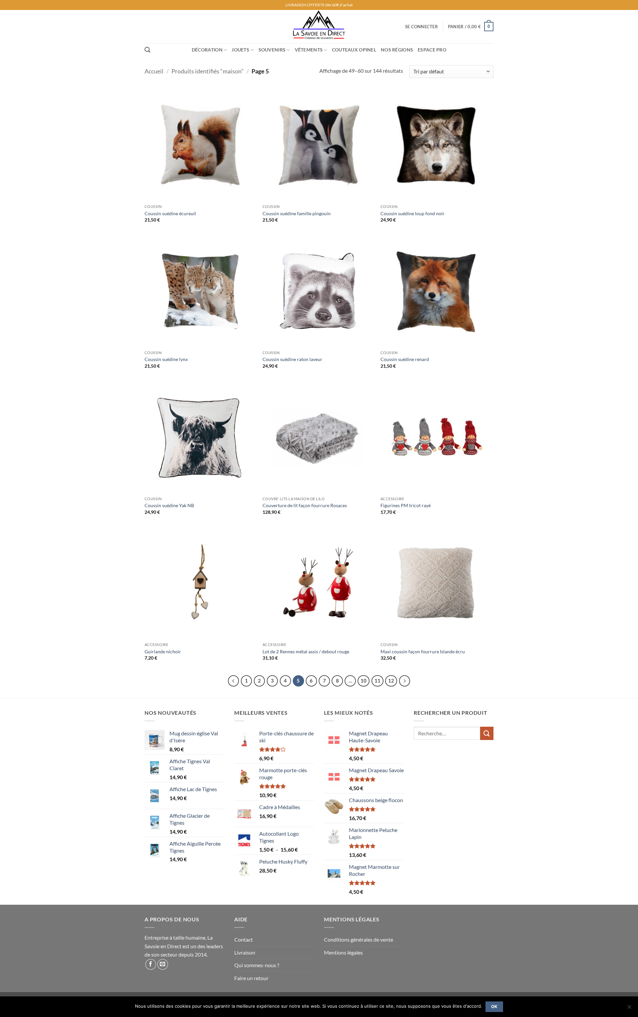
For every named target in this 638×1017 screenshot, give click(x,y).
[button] (421, 26)
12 (391, 681)
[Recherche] (147, 50)
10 (364, 681)
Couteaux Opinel (354, 49)
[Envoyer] (486, 733)
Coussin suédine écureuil (170, 213)
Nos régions (397, 49)
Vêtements (309, 49)
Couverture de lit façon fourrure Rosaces (305, 505)
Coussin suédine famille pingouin (297, 213)
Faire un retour (251, 978)
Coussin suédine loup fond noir (412, 213)
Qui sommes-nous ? (256, 965)
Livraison (244, 952)
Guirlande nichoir (163, 651)
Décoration (207, 49)
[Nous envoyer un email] (162, 964)
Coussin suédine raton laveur (292, 359)
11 (377, 681)
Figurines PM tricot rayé (405, 505)
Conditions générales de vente (358, 939)
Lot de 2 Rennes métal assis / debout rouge (306, 651)
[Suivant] (404, 681)
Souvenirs (272, 49)
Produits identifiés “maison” (207, 71)
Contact (243, 939)
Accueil (154, 71)
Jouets (240, 49)
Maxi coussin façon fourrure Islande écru (422, 651)
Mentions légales (343, 952)
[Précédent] (233, 681)
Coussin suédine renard (404, 359)
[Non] (629, 1008)
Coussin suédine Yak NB (169, 505)
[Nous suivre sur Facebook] (150, 964)
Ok (494, 1006)
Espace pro (432, 49)
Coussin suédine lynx (166, 359)
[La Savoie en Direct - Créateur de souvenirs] (319, 26)
